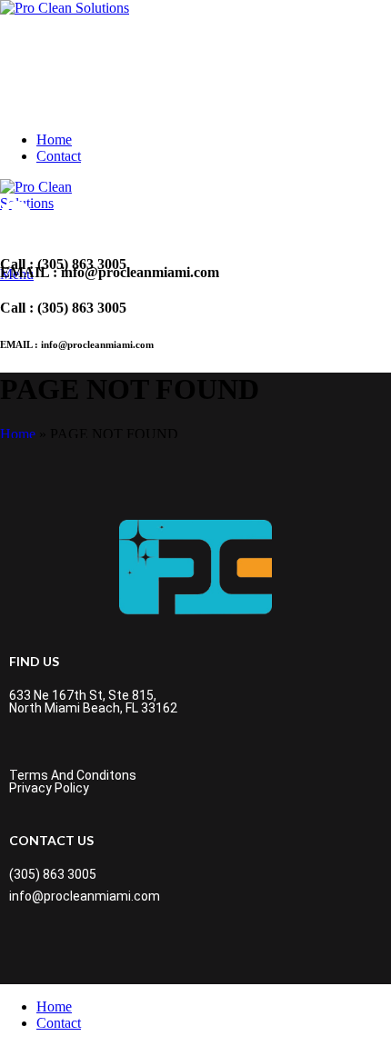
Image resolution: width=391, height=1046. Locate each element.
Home (17, 434)
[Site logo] (64, 7)
